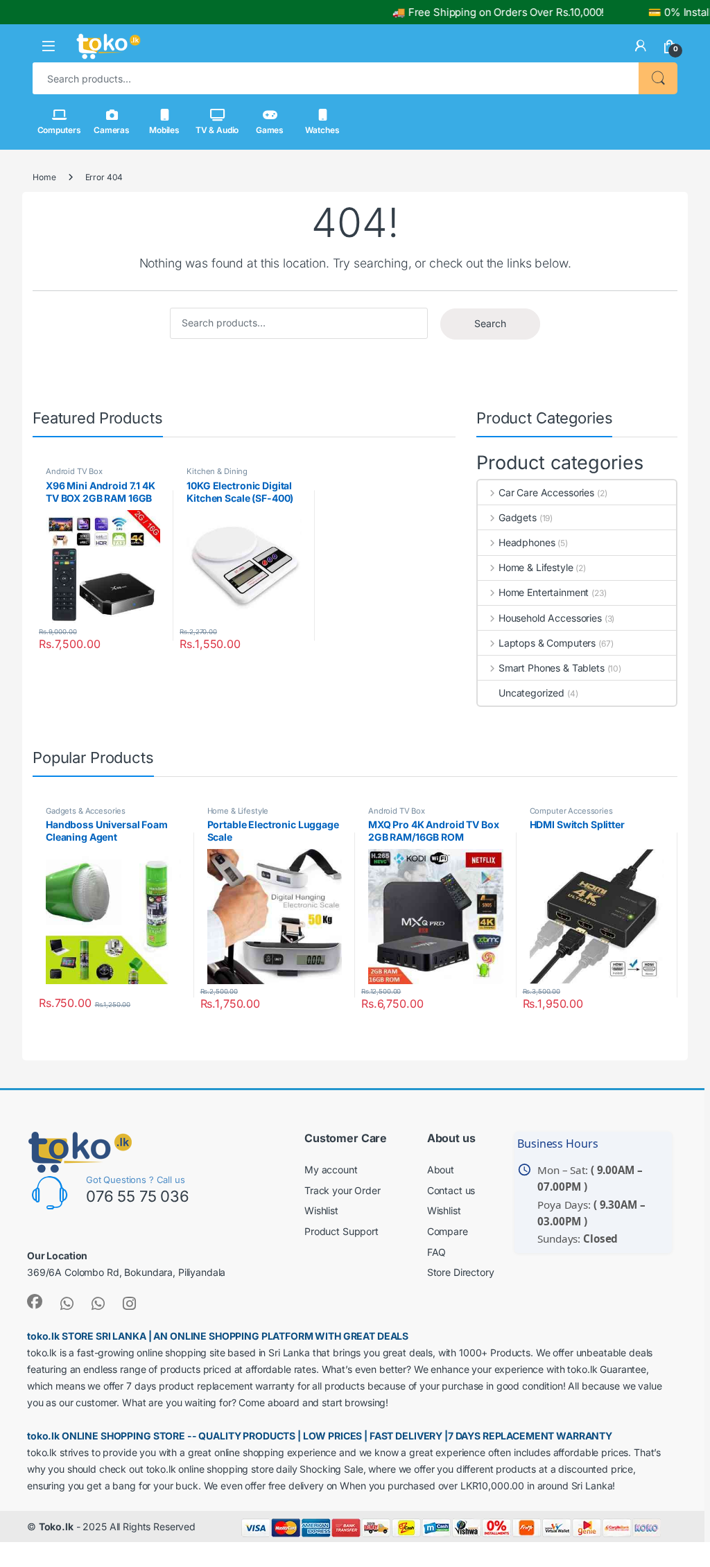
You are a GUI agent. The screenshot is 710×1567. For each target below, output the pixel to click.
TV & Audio (217, 130)
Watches (322, 130)
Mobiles (164, 130)
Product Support (341, 1231)
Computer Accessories (571, 811)
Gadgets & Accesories (85, 811)
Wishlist (321, 1210)
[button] (48, 46)
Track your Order (342, 1190)
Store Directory (460, 1272)
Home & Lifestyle (536, 567)
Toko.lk (56, 1526)
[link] (640, 45)
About (440, 1169)
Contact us (451, 1190)
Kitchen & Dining (217, 471)
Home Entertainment (544, 592)
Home (44, 177)
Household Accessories (550, 618)
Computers (59, 130)
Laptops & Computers (547, 643)
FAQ (437, 1252)
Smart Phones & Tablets (552, 668)
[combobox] (336, 78)
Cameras (112, 130)
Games (270, 130)
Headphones (527, 542)
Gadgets (518, 517)
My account (331, 1169)
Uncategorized (531, 693)
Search (658, 78)
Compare (447, 1231)
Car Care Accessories (546, 492)
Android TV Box (74, 471)
